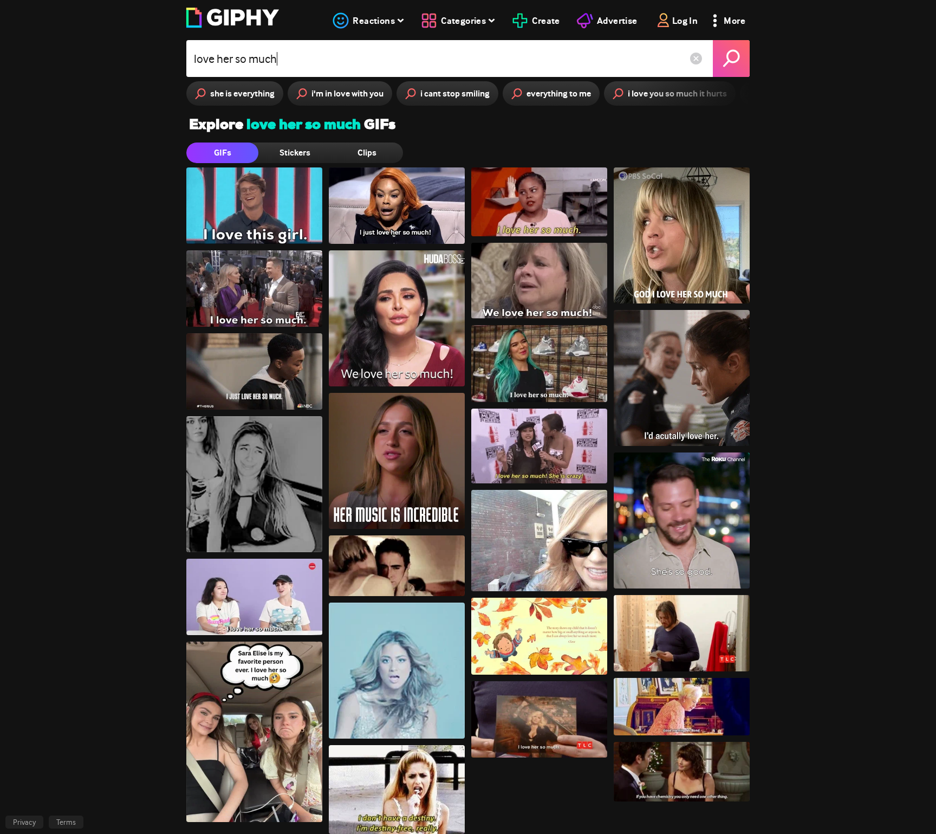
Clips (367, 152)
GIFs (222, 152)
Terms (66, 822)
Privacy (24, 822)
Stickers (295, 152)
